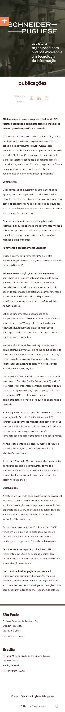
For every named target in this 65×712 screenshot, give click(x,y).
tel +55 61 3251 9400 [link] (14, 671)
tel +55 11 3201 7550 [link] (13, 636)
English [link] (20, 101)
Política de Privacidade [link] (32, 706)
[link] (4, 21)
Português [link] (19, 96)
